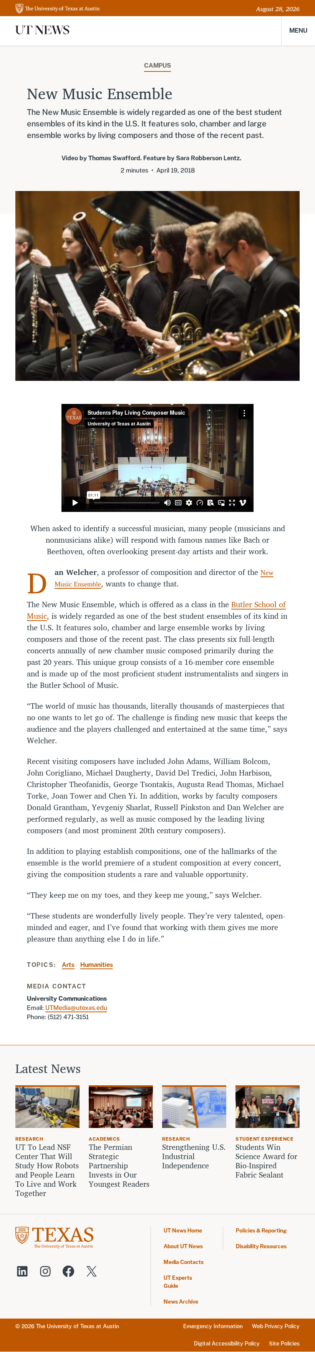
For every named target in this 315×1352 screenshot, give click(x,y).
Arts (68, 964)
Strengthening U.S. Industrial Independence (194, 1156)
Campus (157, 65)
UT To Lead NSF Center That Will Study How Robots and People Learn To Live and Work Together (47, 1170)
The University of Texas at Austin (77, 1326)
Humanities (96, 964)
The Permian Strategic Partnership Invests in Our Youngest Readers (119, 1166)
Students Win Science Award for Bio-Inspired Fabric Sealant (266, 1161)
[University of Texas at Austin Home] (57, 9)
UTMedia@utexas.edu (76, 1008)
